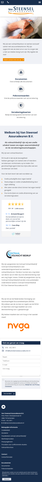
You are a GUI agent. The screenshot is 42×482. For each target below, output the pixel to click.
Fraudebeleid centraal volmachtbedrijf (13, 436)
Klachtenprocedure (7, 439)
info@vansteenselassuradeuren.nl (17, 351)
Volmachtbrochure (7, 447)
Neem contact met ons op (12, 60)
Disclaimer (4, 433)
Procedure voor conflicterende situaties (14, 444)
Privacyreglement (7, 442)
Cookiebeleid (5, 430)
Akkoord (6, 479)
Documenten (5, 466)
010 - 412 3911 (7, 421)
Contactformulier (6, 457)
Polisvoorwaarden (7, 469)
